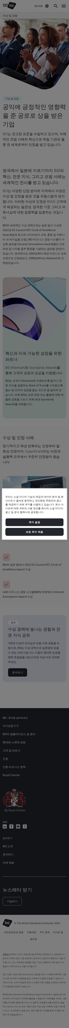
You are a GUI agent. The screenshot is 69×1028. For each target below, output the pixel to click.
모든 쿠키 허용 (34, 531)
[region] (34, 514)
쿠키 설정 (34, 522)
